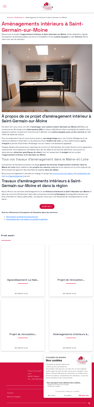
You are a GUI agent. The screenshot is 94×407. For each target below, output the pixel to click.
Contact (10, 393)
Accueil (10, 17)
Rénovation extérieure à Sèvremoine (22, 217)
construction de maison (62, 173)
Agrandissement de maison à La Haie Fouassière (27, 219)
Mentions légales (14, 397)
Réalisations (19, 17)
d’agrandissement (16, 176)
